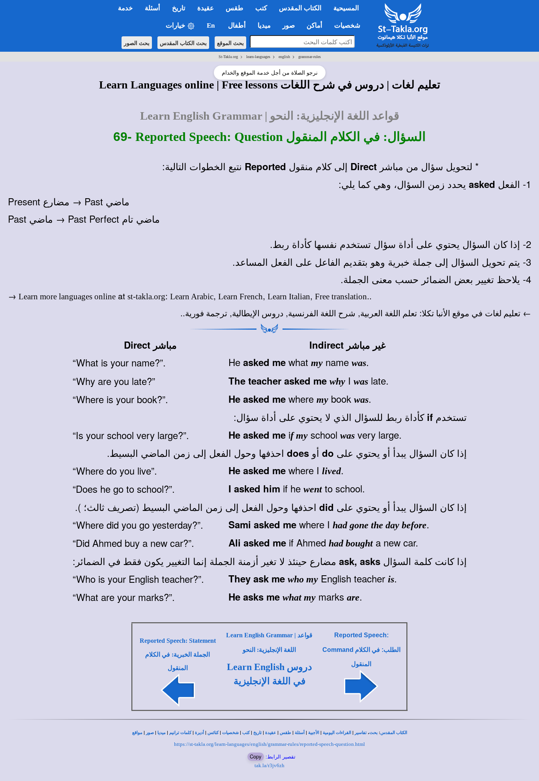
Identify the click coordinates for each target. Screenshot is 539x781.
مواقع (137, 732)
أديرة (199, 732)
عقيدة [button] (205, 8)
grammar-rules (309, 56)
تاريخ (257, 732)
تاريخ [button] (178, 8)
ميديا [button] (264, 25)
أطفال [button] (237, 25)
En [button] (211, 25)
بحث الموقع (230, 43)
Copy (256, 756)
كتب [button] (261, 8)
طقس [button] (234, 8)
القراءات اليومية (337, 732)
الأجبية (313, 732)
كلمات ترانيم (180, 732)
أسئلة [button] (152, 8)
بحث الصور (137, 43)
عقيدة (270, 732)
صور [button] (289, 25)
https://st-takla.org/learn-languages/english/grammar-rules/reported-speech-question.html (269, 744)
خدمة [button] (125, 8)
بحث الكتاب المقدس (183, 43)
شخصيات (230, 732)
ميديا (161, 732)
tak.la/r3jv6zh (269, 765)
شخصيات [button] (349, 25)
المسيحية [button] (346, 8)
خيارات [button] (176, 25)
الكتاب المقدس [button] (300, 8)
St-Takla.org (228, 56)
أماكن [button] (314, 25)
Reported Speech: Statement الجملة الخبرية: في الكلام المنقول (178, 654)
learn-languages (258, 56)
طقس (285, 732)
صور (150, 732)
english (284, 56)
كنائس (213, 732)
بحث (373, 732)
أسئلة (300, 732)
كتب (246, 732)
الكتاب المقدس (393, 732)
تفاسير (361, 732)
